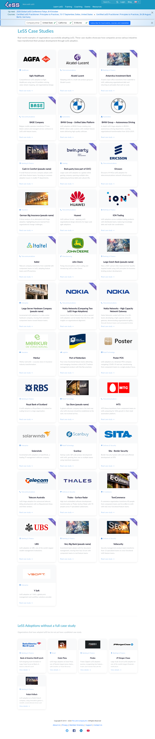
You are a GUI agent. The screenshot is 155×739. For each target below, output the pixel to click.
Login (123, 2)
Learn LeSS (58, 6)
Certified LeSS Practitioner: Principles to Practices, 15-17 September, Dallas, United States (55, 14)
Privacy (65, 725)
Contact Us (98, 725)
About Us (56, 725)
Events (87, 6)
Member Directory (76, 725)
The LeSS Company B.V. (80, 721)
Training (68, 6)
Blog (130, 2)
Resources (97, 6)
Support (89, 725)
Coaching (78, 6)
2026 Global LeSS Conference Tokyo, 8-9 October (37, 11)
